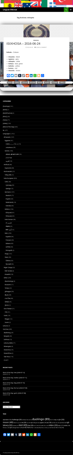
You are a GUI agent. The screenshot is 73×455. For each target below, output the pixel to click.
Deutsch (8, 195)
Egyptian (7, 140)
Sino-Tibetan (8, 308)
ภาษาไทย (7, 298)
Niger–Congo (8, 267)
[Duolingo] (6, 106)
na (19, 422)
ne (23, 422)
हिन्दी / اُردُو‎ (9, 230)
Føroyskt (6, 336)
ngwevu (47, 82)
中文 (6, 312)
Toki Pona (7, 357)
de (30, 419)
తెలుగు (6, 295)
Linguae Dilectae (10, 9)
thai (30, 425)
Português (9, 250)
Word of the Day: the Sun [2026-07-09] (15, 388)
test (23, 425)
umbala (62, 82)
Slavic (6, 257)
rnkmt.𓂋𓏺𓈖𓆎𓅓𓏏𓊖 (12, 144)
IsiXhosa (36, 40)
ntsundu (55, 82)
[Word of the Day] (8, 127)
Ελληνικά (9, 212)
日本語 (7, 302)
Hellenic (7, 209)
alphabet (7, 420)
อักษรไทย (40, 427)
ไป (62, 427)
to (35, 425)
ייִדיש (7, 360)
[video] (5, 123)
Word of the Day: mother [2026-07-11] (15, 378)
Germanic (8, 192)
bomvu (10, 82)
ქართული (8, 291)
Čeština (8, 260)
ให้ (57, 427)
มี (31, 427)
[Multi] (5, 110)
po (37, 422)
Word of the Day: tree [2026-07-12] (14, 372)
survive (63, 422)
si (53, 422)
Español (8, 236)
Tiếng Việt (8, 175)
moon (8, 422)
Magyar (7, 319)
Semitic (7, 151)
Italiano (8, 243)
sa (49, 422)
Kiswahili (7, 274)
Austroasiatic (8, 171)
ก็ (4, 427)
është (67, 425)
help (56, 420)
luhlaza (24, 82)
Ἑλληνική (9, 216)
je (61, 419)
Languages (6, 134)
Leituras (5, 326)
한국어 (7, 305)
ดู (16, 427)
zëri (61, 425)
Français (8, 240)
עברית (10, 158)
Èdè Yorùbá (8, 271)
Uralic (6, 315)
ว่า (34, 427)
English (8, 199)
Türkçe (7, 288)
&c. (4, 130)
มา (20, 427)
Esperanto (8, 168)
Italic (6, 233)
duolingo (41, 419)
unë (43, 425)
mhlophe (32, 82)
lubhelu (17, 82)
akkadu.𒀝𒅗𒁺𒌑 (12, 154)
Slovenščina (7, 353)
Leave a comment (41, 47)
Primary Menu (70, 9)
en (52, 419)
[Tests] (5, 120)
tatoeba (16, 425)
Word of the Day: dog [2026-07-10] (14, 383)
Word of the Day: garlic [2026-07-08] (14, 393)
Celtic (6, 182)
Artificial (6, 164)
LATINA (8, 247)
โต (53, 427)
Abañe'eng (7, 333)
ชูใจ (12, 427)
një (33, 422)
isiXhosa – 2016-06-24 (23, 43)
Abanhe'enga (9, 281)
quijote (43, 422)
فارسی (10, 223)
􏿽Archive (5, 329)
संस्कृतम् (8, 226)
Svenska (8, 206)
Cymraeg (8, 185)
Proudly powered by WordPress (11, 452)
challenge (17, 419)
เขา (45, 427)
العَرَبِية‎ (7, 161)
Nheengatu (7, 346)
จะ (7, 427)
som (57, 422)
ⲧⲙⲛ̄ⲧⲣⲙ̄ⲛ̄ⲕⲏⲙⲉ (9, 147)
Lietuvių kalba (8, 343)
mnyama (40, 82)
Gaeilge (8, 188)
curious (25, 420)
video (53, 425)
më (15, 422)
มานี (26, 427)
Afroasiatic (7, 137)
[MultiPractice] (7, 113)
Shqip (6, 254)
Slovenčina (7, 350)
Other (6, 278)
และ (49, 427)
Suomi (7, 322)
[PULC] (5, 116)
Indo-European (8, 178)
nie (28, 422)
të (39, 425)
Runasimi (8, 284)
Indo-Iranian (9, 219)
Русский (8, 264)
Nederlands (9, 202)
